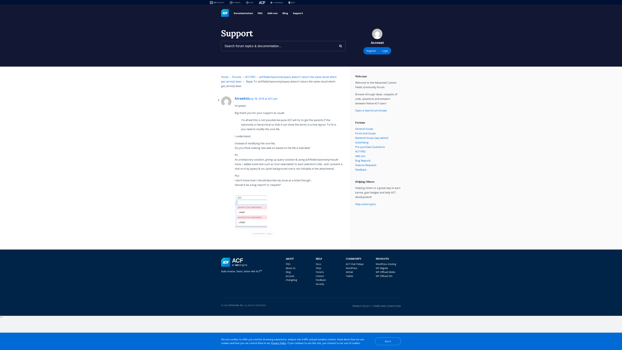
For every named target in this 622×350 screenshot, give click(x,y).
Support (298, 13)
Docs (318, 264)
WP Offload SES (384, 276)
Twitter (349, 276)
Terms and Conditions (387, 306)
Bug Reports (363, 160)
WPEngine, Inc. (236, 305)
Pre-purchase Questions (370, 147)
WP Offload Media (385, 272)
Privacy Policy (361, 306)
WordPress (351, 268)
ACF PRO (250, 77)
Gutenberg (362, 142)
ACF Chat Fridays (355, 264)
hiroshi (241, 98)
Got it (388, 341)
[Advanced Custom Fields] (225, 13)
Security (320, 284)
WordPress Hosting (386, 264)
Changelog (291, 279)
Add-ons (272, 13)
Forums (236, 77)
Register (371, 50)
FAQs (318, 268)
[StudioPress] (277, 2)
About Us (290, 268)
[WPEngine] (217, 2)
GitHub (349, 272)
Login (385, 50)
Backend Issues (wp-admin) (371, 138)
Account (290, 276)
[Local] (249, 2)
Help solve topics (365, 204)
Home (224, 77)
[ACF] (262, 2)
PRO (260, 13)
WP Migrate (382, 268)
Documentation (243, 13)
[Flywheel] (235, 2)
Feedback (361, 169)
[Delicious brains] (292, 2)
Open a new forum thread (371, 110)
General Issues (364, 129)
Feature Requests (365, 165)
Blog (285, 13)
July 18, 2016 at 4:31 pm (263, 98)
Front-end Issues (365, 133)
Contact (320, 276)
